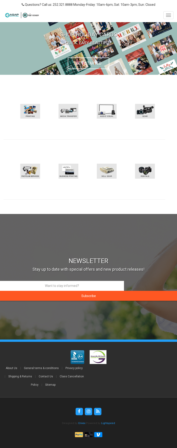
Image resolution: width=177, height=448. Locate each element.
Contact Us (46, 376)
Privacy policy (74, 368)
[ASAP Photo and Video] (21, 15)
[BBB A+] (77, 356)
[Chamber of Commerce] (98, 356)
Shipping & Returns (20, 376)
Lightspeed (108, 423)
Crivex (81, 423)
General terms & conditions (41, 368)
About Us (11, 368)
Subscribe (88, 296)
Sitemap (50, 384)
